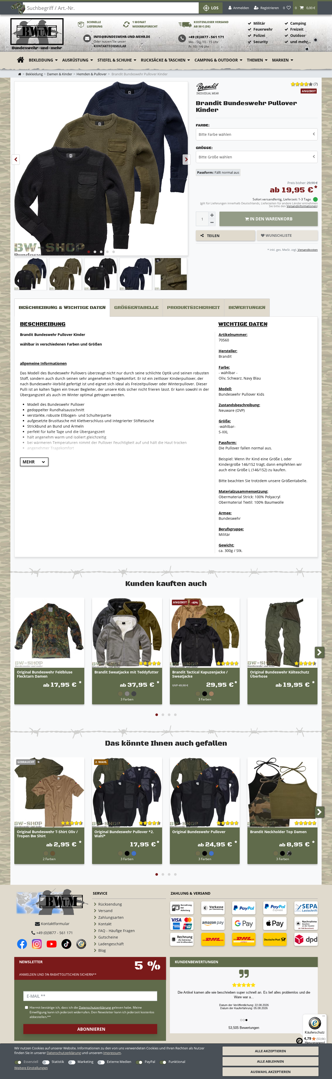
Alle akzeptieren (270, 1051)
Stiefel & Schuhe (115, 60)
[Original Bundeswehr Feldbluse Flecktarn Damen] (49, 633)
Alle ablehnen (270, 1061)
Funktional (177, 1061)
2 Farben (49, 859)
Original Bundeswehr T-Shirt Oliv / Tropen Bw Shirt (47, 834)
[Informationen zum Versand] (213, 939)
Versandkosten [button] (307, 250)
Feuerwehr (263, 29)
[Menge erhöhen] (212, 215)
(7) (316, 84)
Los (214, 8)
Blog (102, 950)
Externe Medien (119, 1061)
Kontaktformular (110, 46)
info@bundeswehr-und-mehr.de (122, 37)
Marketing (85, 1061)
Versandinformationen (302, 206)
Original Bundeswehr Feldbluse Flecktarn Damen (44, 674)
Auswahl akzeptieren (271, 1071)
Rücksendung (110, 904)
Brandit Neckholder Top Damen (278, 832)
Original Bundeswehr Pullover (198, 832)
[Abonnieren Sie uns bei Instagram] (37, 944)
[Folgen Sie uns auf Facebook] (22, 944)
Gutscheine (108, 937)
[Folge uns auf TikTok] (66, 944)
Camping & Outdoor (216, 60)
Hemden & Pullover (92, 74)
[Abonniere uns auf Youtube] (52, 944)
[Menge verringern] (212, 222)
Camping (298, 23)
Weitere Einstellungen (31, 1067)
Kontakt (105, 923)
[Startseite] (37, 34)
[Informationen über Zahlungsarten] (181, 907)
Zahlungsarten (111, 917)
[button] (305, 8)
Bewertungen (247, 308)
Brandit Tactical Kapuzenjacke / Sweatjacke (200, 674)
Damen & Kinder (59, 74)
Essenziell (31, 1061)
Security (260, 41)
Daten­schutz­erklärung (64, 1052)
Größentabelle (136, 308)
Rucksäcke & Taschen (163, 60)
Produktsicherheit (193, 308)
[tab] (62, 308)
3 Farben (127, 699)
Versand (105, 910)
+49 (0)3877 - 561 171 (54, 932)
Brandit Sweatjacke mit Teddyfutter (126, 672)
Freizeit (296, 29)
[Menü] (324, 1017)
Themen (255, 60)
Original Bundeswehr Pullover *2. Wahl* (124, 834)
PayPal (150, 1061)
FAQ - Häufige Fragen (116, 930)
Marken (280, 60)
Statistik (58, 1061)
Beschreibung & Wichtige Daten (62, 308)
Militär (259, 23)
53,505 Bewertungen (244, 1028)
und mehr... (300, 41)
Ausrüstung (75, 60)
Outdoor (298, 35)
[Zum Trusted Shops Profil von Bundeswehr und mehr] (81, 944)
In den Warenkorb (271, 219)
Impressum (112, 1052)
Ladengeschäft (111, 943)
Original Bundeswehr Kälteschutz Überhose (279, 674)
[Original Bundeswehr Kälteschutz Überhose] (282, 633)
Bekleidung (41, 60)
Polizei (259, 35)
